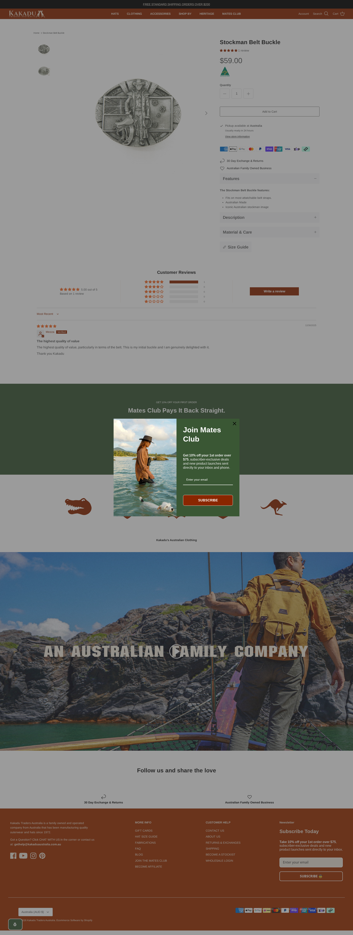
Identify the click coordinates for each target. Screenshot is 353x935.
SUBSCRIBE (208, 500)
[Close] (234, 423)
